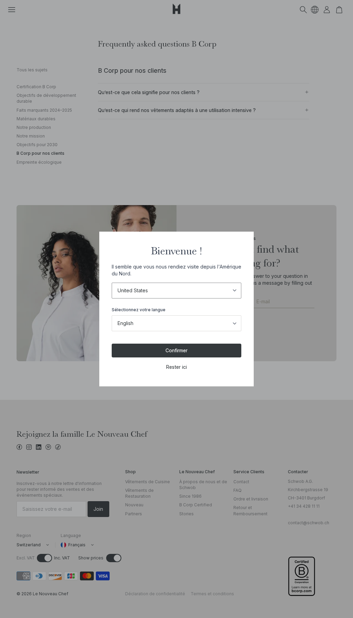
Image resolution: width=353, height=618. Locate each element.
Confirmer (176, 350)
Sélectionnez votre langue (138, 309)
